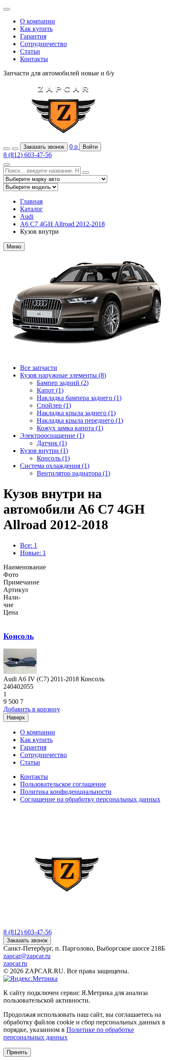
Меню (14, 246)
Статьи (30, 51)
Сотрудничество (43, 43)
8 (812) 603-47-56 (27, 154)
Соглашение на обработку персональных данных (90, 799)
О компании (37, 21)
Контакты (34, 58)
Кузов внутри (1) (44, 450)
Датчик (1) (52, 443)
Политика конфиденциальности (65, 791)
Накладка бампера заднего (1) (79, 397)
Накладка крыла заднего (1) (76, 412)
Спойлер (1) (54, 405)
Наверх (16, 717)
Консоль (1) (53, 458)
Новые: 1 (33, 552)
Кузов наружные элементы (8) (63, 375)
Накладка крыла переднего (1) (80, 420)
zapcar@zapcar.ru (27, 955)
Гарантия (33, 36)
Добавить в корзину (31, 709)
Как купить (36, 28)
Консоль (18, 636)
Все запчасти (38, 367)
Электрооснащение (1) (52, 435)
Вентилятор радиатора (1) (73, 473)
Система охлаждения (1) (54, 465)
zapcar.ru (15, 963)
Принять (17, 1052)
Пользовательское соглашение (63, 784)
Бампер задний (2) (63, 382)
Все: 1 (28, 545)
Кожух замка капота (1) (70, 428)
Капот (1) (50, 390)
